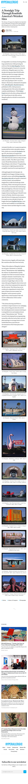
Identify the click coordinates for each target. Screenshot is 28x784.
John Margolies (16, 66)
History (4, 7)
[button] (15, 747)
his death (19, 151)
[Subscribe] (24, 771)
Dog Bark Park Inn (17, 201)
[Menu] (26, 2)
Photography (23, 600)
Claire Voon (9, 30)
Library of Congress (13, 600)
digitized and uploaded (8, 155)
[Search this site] (24, 2)
